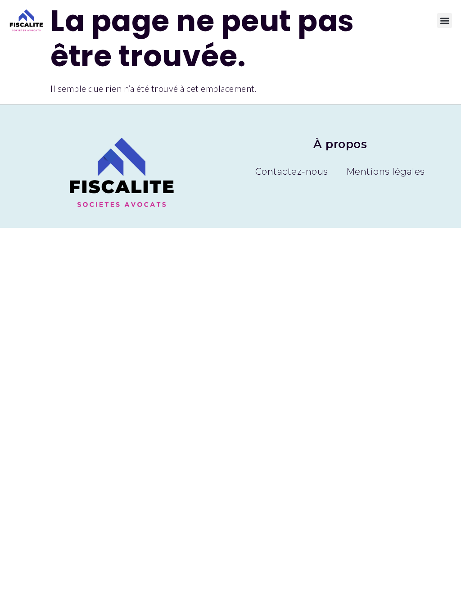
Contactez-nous (291, 171)
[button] (444, 20)
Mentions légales (385, 171)
